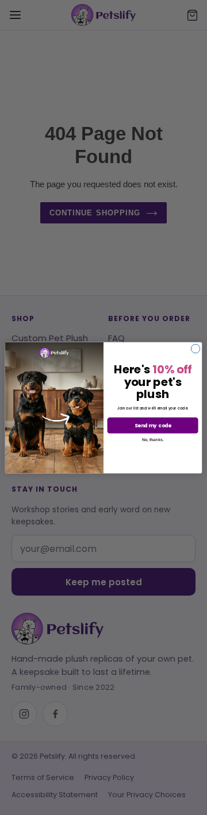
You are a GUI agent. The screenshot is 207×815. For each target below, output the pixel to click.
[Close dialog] (195, 348)
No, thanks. (153, 439)
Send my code (153, 425)
